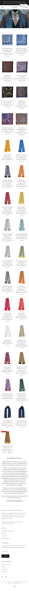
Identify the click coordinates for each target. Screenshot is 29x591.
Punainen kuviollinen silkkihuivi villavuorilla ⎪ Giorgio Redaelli (7, 316)
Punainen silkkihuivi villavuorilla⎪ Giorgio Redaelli (21, 315)
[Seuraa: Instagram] (6, 577)
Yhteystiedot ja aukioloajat (7, 531)
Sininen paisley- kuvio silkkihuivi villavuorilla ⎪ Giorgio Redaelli (21, 157)
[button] (23, 5)
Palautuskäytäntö (5, 538)
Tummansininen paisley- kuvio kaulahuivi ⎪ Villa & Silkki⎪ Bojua (21, 423)
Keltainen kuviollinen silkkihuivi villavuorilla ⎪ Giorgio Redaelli (21, 210)
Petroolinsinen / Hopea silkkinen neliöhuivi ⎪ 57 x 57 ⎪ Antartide (21, 51)
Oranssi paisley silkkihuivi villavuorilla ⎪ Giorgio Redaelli (7, 448)
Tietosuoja (3, 566)
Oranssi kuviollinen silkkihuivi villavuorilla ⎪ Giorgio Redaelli (21, 183)
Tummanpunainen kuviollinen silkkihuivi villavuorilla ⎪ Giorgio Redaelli (7, 210)
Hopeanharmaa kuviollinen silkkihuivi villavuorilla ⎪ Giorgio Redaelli (7, 237)
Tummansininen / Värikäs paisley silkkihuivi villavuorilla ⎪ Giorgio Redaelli (7, 183)
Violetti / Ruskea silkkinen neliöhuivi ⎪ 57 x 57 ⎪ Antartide (21, 78)
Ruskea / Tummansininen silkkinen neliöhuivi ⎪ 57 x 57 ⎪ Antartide (21, 131)
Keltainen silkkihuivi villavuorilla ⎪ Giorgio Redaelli (7, 157)
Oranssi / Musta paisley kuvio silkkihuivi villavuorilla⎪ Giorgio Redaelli (21, 370)
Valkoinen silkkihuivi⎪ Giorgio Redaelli (7, 342)
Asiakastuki (4, 571)
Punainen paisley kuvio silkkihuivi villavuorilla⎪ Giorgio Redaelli (7, 396)
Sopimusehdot (4, 569)
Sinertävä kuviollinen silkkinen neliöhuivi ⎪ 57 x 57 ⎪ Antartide (21, 104)
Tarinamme (4, 533)
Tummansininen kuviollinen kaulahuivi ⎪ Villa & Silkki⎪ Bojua (7, 423)
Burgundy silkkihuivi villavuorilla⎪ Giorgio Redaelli (7, 369)
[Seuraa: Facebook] (2, 577)
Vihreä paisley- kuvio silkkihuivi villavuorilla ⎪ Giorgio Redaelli (7, 288)
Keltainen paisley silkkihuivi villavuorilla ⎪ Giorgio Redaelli (22, 263)
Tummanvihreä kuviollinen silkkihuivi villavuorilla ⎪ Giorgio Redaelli (21, 397)
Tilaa (5, 556)
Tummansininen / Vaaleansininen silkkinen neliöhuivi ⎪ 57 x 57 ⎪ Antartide (7, 51)
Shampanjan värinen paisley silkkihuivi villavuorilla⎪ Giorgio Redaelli (21, 343)
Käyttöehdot (4, 536)
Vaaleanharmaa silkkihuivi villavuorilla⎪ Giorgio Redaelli (7, 263)
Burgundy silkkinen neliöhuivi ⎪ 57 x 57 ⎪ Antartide (7, 78)
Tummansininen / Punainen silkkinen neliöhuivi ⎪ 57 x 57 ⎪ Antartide (7, 130)
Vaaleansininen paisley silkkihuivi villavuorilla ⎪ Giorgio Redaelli (21, 236)
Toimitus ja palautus (6, 564)
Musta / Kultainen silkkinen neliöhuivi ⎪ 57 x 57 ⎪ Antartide (7, 103)
